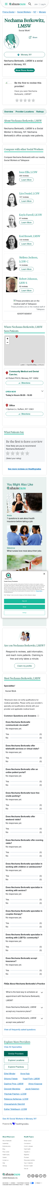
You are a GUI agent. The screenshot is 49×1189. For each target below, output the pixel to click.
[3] (25, 99)
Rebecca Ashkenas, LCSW (16, 1098)
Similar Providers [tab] (15, 1053)
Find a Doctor (9, 11)
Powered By (7, 1123)
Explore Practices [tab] (16, 1066)
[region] (24, 594)
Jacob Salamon (32, 1088)
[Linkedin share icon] (37, 1176)
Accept (24, 606)
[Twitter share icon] (41, 1176)
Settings (24, 612)
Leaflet (22, 365)
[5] (33, 99)
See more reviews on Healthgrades (24, 468)
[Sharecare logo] (24, 1174)
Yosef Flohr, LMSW (31, 1078)
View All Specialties (13, 1046)
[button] (37, 715)
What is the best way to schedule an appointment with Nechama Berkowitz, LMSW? (23, 996)
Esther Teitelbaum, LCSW (15, 1109)
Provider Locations (25, 111)
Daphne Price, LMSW (13, 1083)
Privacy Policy (39, 591)
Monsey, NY (26, 54)
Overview (8, 111)
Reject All (24, 601)
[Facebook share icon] (29, 1176)
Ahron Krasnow (35, 1083)
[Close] (44, 574)
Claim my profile (24, 665)
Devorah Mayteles (12, 1088)
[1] (16, 99)
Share (35, 37)
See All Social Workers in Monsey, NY (20, 1118)
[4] (29, 99)
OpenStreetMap (32, 365)
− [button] (7, 342)
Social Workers (24, 11)
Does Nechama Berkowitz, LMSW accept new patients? (21, 1020)
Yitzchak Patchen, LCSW (15, 1093)
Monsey (42, 11)
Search (29, 4)
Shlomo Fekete (11, 1078)
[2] (21, 99)
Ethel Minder (9, 1073)
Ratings (40, 111)
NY (34, 11)
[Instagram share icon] (33, 1176)
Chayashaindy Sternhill (14, 1104)
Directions (25, 383)
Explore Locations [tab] (16, 1060)
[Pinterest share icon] (44, 1176)
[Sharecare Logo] (17, 4)
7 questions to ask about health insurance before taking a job (21, 520)
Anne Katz (25, 1073)
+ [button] (7, 338)
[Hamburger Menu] (7, 4)
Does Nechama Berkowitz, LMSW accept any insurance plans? (21, 1009)
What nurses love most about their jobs (24, 550)
